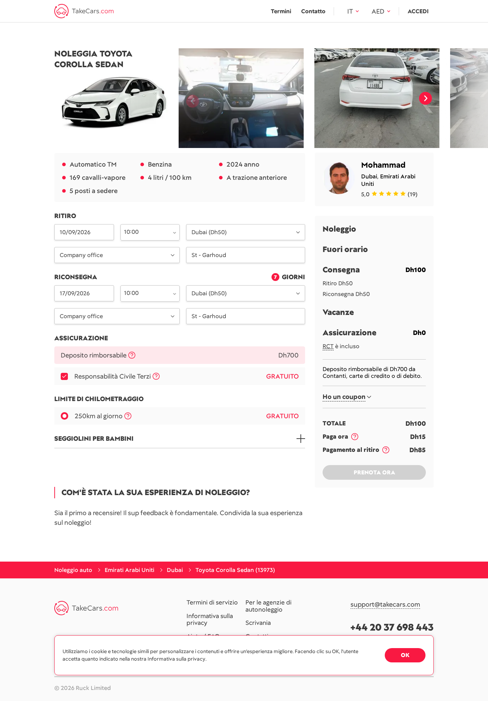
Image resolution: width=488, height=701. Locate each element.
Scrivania (258, 623)
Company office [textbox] (81, 255)
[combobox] (146, 231)
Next (425, 98)
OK (405, 655)
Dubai (369, 176)
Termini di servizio (212, 602)
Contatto (313, 11)
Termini (281, 11)
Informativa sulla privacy (209, 620)
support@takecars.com (385, 604)
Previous (189, 98)
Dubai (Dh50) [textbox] (208, 232)
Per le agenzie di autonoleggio (268, 606)
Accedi (418, 11)
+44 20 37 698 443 (392, 627)
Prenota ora (374, 472)
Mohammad (383, 165)
